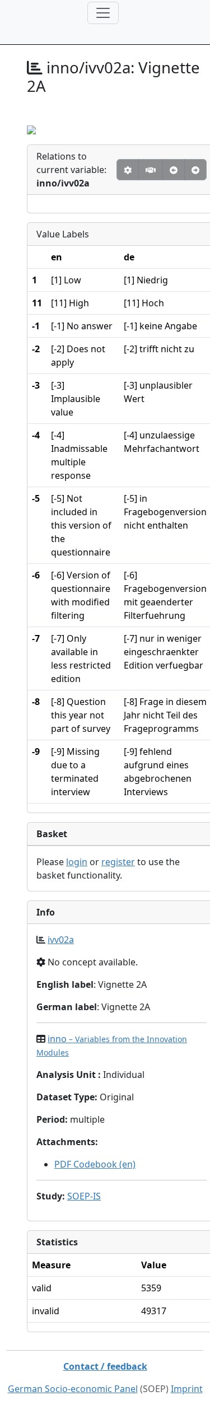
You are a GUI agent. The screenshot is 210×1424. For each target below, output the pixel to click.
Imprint (187, 1389)
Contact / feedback (105, 1366)
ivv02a (61, 939)
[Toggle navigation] (103, 13)
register (118, 862)
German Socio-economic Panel (73, 1389)
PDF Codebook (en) (95, 1164)
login (76, 862)
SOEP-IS (84, 1196)
